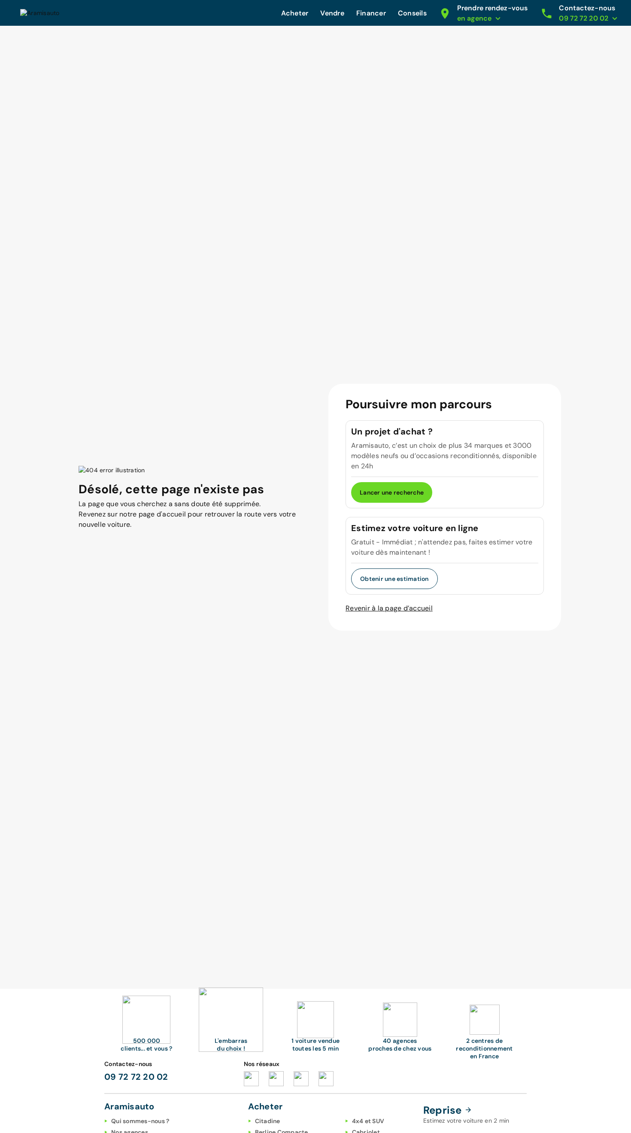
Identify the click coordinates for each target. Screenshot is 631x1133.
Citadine (267, 1121)
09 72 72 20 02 (136, 1076)
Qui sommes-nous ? (140, 1121)
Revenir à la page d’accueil (389, 608)
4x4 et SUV (368, 1121)
